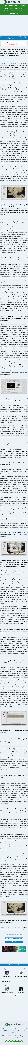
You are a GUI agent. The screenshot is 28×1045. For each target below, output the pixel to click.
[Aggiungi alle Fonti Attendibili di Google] (18, 1042)
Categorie (22, 5)
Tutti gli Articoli (18, 941)
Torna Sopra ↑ (17, 1038)
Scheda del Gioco (9, 938)
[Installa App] (15, 1042)
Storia (16, 8)
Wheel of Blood (4, 63)
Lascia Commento (19, 938)
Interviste (13, 964)
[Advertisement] (14, 25)
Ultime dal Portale (14, 13)
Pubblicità (4, 1036)
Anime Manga (6, 11)
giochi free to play (11, 1030)
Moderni (21, 8)
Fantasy (6, 8)
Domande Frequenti (20, 1036)
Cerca (23, 11)
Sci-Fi (11, 8)
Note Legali (10, 1038)
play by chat (18, 63)
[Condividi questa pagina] (21, 1042)
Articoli (8, 964)
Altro (18, 11)
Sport (13, 11)
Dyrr (11, 821)
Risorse (19, 964)
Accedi (5, 5)
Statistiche (11, 1036)
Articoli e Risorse (14, 5)
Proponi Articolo (9, 941)
